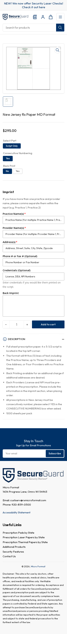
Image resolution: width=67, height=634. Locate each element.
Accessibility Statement (16, 512)
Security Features (13, 551)
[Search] (60, 27)
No (7, 171)
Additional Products (14, 546)
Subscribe (55, 453)
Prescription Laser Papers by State (24, 537)
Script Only (12, 145)
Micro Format (38, 566)
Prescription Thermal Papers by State (25, 542)
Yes (8, 158)
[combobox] (33, 27)
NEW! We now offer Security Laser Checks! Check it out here (33, 5)
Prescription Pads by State (18, 532)
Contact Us (9, 556)
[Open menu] (60, 17)
